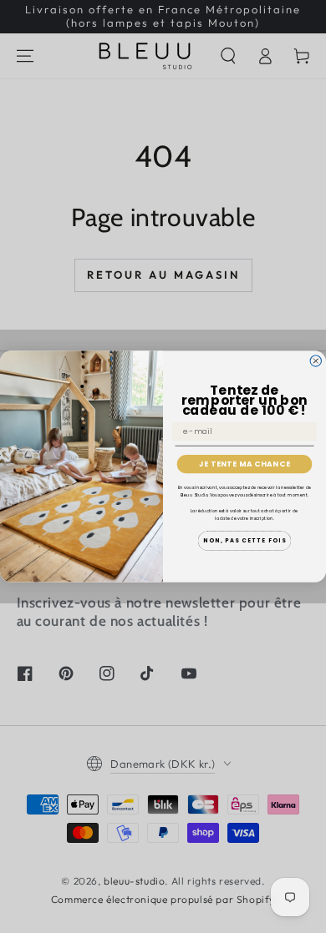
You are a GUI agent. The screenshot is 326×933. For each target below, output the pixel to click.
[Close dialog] (315, 361)
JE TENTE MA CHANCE (244, 464)
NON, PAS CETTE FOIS (244, 540)
